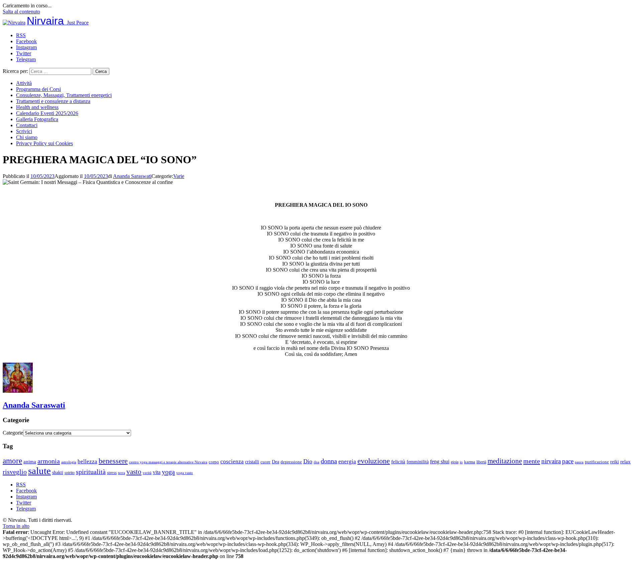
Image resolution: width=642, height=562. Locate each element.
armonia (48, 461)
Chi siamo (26, 137)
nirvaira (551, 461)
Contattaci (26, 125)
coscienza (232, 461)
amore (12, 460)
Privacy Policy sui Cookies (44, 143)
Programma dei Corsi (38, 89)
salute (39, 470)
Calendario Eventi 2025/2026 (47, 113)
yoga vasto (184, 473)
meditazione (505, 461)
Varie (178, 176)
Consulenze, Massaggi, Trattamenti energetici (64, 95)
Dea (275, 461)
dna (316, 462)
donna (329, 461)
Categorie (13, 433)
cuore (265, 462)
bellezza (87, 461)
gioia (454, 462)
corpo (214, 461)
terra (121, 473)
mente (531, 461)
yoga (168, 471)
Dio (307, 461)
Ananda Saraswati (132, 176)
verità (147, 473)
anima (29, 461)
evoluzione (373, 461)
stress (112, 472)
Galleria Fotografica (37, 119)
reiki (614, 461)
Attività (24, 83)
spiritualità (91, 471)
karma (469, 462)
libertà (481, 462)
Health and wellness (37, 107)
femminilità (418, 461)
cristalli (252, 461)
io (461, 462)
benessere (113, 461)
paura (579, 462)
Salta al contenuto (21, 11)
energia (347, 461)
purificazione (597, 461)
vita (156, 472)
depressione (291, 462)
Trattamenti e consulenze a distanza (53, 101)
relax (625, 461)
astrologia (68, 462)
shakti (57, 472)
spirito (70, 472)
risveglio (15, 471)
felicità (398, 461)
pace (567, 461)
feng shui (439, 461)
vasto (133, 472)
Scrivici (24, 131)
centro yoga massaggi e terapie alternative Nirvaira (168, 462)
